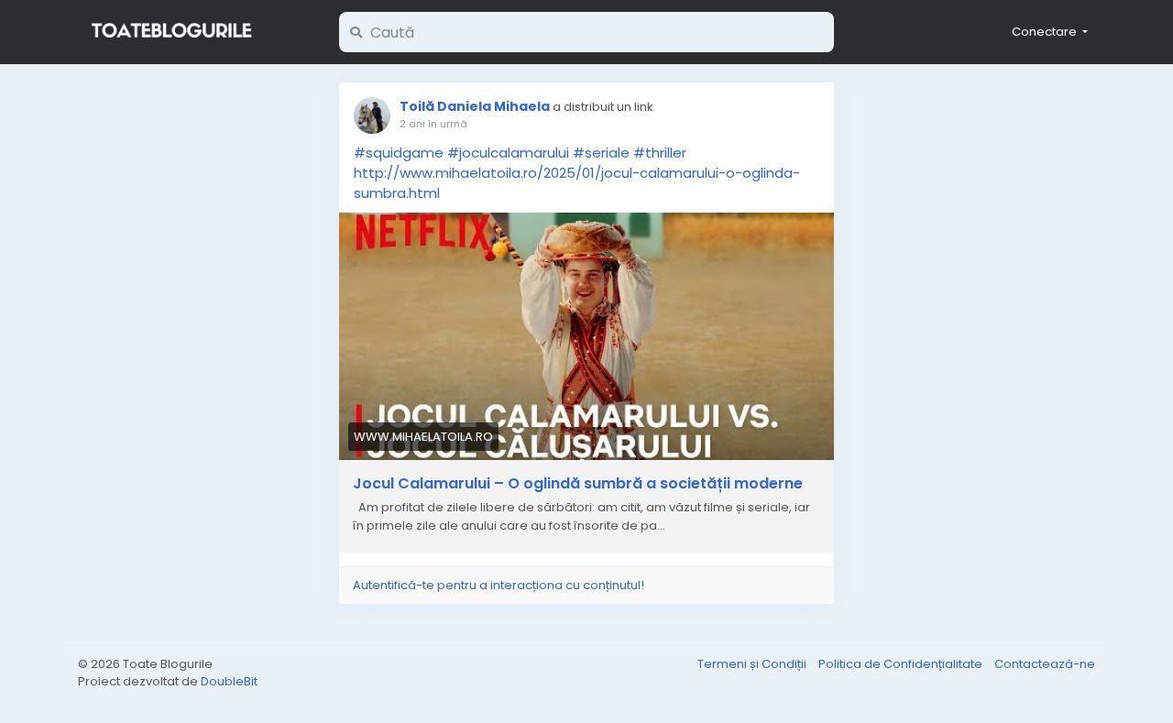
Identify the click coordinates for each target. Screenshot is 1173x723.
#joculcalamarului (508, 152)
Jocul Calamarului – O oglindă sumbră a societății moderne (578, 484)
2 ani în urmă (433, 123)
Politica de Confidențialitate (901, 664)
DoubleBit (229, 681)
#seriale (601, 152)
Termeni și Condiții (753, 664)
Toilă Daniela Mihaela (475, 106)
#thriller (659, 152)
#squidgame (399, 152)
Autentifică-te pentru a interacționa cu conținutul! (498, 585)
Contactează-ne (1044, 664)
